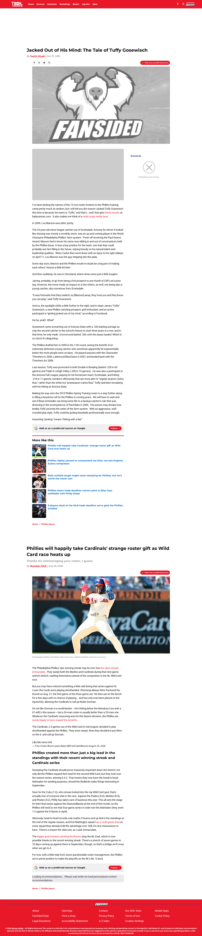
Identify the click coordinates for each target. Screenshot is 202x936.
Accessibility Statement (75, 921)
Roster (76, 4)
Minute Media (17, 928)
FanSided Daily (40, 915)
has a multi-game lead (107, 822)
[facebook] (177, 4)
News (31, 4)
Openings (67, 910)
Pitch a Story (69, 915)
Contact (103, 910)
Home (35, 524)
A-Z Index (104, 921)
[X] (183, 4)
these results (112, 212)
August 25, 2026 (97, 745)
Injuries (86, 4)
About (35, 910)
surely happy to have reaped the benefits (54, 720)
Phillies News (48, 524)
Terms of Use (132, 915)
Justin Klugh (37, 56)
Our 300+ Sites (133, 910)
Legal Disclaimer (41, 921)
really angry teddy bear (95, 216)
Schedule (52, 4)
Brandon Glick (38, 566)
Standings (65, 4)
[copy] (49, 63)
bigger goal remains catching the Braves (59, 836)
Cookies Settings (134, 921)
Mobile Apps (162, 910)
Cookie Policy (162, 915)
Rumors (40, 4)
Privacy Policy (106, 915)
